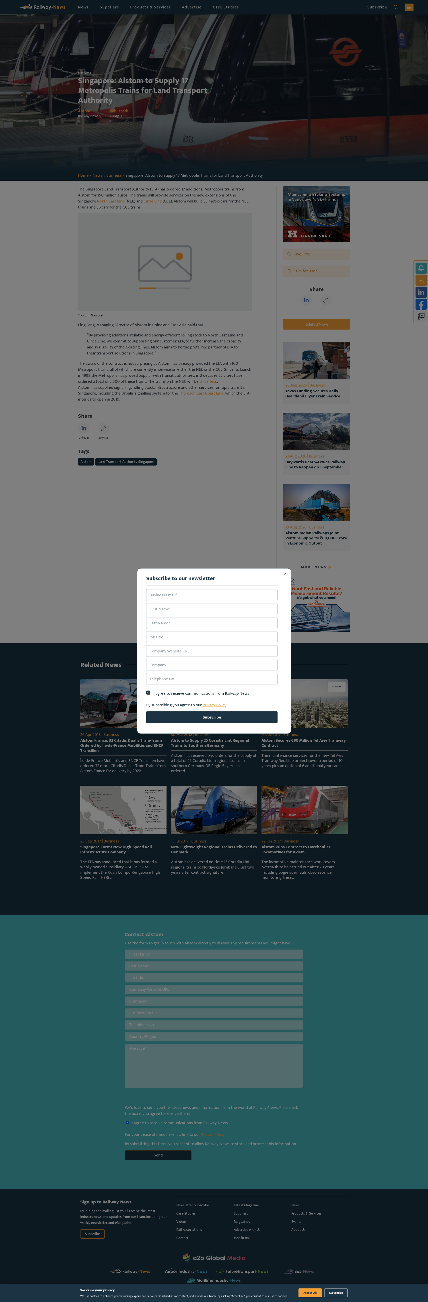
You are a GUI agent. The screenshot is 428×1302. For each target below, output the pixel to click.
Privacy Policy (214, 705)
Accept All (310, 1292)
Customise (336, 1292)
